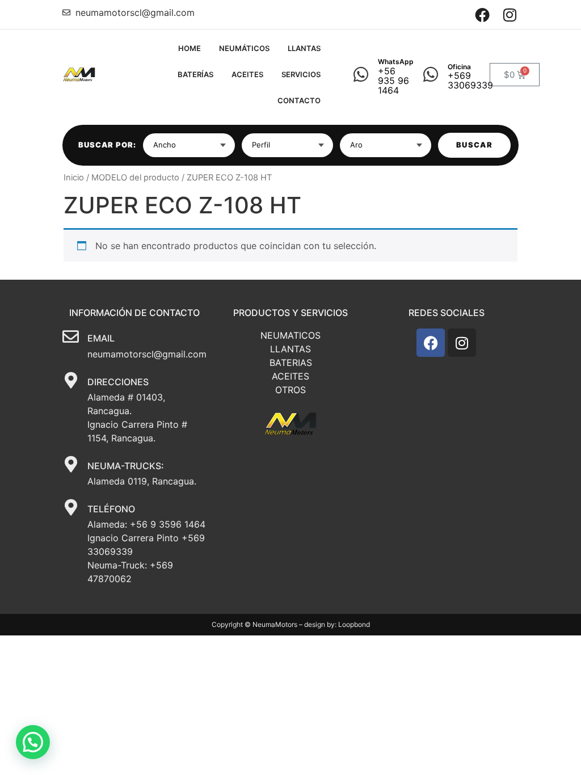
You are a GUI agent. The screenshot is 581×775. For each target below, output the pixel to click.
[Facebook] (482, 14)
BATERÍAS (195, 74)
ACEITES (247, 74)
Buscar (474, 144)
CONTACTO (299, 100)
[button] (33, 742)
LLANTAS (304, 48)
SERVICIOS (301, 74)
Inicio (74, 177)
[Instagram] (510, 14)
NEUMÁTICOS (244, 48)
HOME (189, 48)
